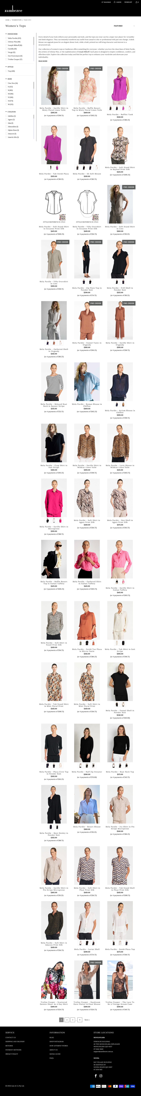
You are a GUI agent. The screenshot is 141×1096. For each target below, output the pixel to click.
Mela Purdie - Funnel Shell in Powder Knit (120, 681)
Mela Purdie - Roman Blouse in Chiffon (87, 381)
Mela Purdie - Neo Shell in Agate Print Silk (120, 498)
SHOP (45, 10)
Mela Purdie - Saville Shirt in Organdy (120, 320)
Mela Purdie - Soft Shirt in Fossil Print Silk (54, 620)
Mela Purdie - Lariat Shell (87, 920)
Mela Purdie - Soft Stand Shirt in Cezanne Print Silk (54, 204)
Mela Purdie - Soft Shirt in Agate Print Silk (87, 498)
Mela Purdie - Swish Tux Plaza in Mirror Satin (87, 620)
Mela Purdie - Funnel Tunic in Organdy (87, 320)
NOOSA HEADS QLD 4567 (103, 1067)
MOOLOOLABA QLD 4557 (103, 1047)
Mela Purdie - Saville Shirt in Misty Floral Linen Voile (54, 85)
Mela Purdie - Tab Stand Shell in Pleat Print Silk (120, 865)
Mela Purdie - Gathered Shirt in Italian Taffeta (87, 559)
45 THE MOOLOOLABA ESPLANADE (107, 1044)
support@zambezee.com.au (103, 1051)
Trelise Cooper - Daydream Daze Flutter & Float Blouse (87, 979)
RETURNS (9, 1046)
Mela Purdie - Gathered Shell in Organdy (54, 320)
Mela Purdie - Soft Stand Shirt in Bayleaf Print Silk (120, 145)
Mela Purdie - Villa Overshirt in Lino (54, 259)
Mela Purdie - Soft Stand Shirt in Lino (120, 204)
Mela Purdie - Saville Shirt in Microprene (54, 498)
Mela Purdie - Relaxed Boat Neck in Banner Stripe (54, 381)
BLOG (52, 1037)
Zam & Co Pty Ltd (17, 1086)
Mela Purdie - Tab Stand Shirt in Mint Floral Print (54, 681)
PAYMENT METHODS (13, 1050)
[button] (12, 34)
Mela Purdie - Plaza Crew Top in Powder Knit (54, 743)
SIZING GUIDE (55, 1054)
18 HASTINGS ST (100, 1065)
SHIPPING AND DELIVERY (15, 1042)
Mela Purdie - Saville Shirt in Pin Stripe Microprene (54, 865)
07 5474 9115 (98, 1070)
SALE (109, 10)
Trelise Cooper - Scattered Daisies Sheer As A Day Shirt (54, 979)
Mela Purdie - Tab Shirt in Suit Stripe (120, 620)
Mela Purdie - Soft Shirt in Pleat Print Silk (87, 865)
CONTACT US (11, 1037)
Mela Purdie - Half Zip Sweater (87, 743)
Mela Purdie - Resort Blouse (87, 804)
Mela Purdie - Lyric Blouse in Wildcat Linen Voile (120, 443)
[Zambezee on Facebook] (96, 1076)
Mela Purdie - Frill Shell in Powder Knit (120, 259)
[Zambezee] (13, 8)
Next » (86, 1020)
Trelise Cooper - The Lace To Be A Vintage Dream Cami (120, 979)
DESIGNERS (57, 10)
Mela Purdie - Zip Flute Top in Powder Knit (87, 259)
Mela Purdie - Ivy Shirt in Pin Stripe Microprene (120, 804)
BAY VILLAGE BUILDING (103, 1062)
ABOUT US (54, 1050)
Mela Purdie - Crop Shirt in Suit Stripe (54, 443)
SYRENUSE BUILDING (102, 1042)
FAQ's (52, 1058)
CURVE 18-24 (99, 10)
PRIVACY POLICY (12, 1054)
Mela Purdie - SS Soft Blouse (87, 145)
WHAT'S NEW (35, 10)
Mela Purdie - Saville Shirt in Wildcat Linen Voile (87, 443)
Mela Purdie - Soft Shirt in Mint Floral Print (87, 681)
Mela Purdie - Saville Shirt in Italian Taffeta (120, 559)
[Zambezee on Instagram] (101, 1076)
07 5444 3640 (98, 1049)
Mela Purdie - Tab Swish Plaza (54, 145)
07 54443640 (106, 2)
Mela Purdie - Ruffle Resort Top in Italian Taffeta (54, 559)
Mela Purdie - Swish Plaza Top (120, 920)
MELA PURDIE (84, 10)
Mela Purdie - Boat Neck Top (120, 743)
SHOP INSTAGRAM (57, 1042)
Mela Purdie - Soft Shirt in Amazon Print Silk (54, 920)
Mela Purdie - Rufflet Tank (120, 85)
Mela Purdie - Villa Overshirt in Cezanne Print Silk (87, 204)
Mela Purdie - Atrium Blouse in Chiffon (120, 381)
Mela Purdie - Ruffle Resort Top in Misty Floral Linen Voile (87, 85)
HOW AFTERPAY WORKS (59, 1046)
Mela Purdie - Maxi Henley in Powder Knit (54, 804)
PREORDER (71, 10)
